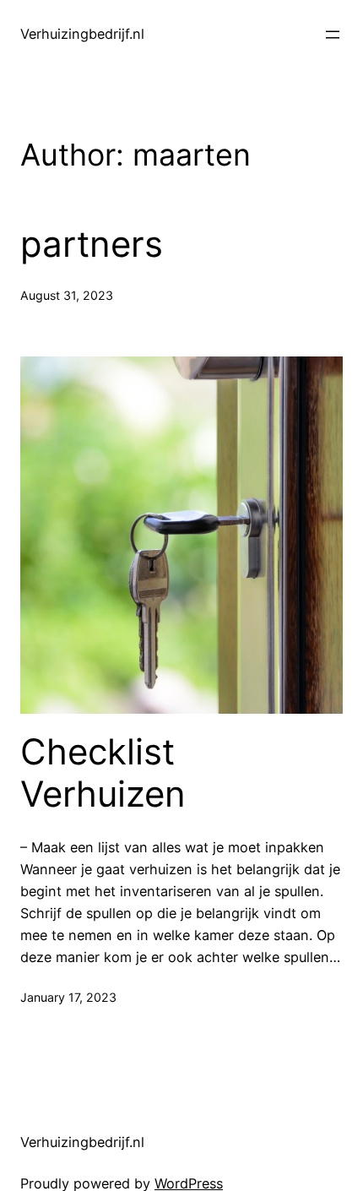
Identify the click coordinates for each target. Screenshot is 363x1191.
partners (91, 244)
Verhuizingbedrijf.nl (82, 33)
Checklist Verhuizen (103, 773)
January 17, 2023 (68, 997)
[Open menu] (332, 34)
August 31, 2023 (66, 295)
